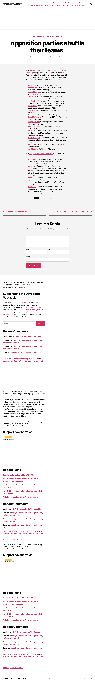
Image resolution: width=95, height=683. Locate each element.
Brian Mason (33, 159)
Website (28, 256)
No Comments (63, 56)
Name (28, 249)
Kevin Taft (59, 36)
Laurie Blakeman (34, 92)
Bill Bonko (32, 131)
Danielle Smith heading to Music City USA (18, 475)
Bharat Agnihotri (34, 126)
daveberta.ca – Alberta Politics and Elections (22, 679)
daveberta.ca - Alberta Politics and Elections (12, 4)
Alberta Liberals (38, 36)
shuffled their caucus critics (43, 154)
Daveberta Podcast (78, 3)
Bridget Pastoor (34, 122)
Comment (29, 235)
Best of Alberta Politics (77, 5)
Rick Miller (32, 97)
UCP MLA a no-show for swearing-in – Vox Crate (21, 359)
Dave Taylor (32, 87)
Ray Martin (32, 166)
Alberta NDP (50, 36)
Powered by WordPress (45, 679)
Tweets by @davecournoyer (13, 539)
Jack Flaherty (33, 149)
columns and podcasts (22, 303)
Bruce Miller (32, 106)
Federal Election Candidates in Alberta (42, 5)
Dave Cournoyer (36, 56)
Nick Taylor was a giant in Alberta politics (26, 336)
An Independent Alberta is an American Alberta (20, 497)
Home (49, 3)
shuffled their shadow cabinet (52, 70)
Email (50, 249)
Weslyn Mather (33, 110)
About (55, 3)
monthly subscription (32, 307)
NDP (30, 154)
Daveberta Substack (64, 3)
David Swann (33, 115)
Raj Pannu (32, 187)
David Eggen (32, 178)
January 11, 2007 (50, 56)
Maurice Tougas (34, 138)
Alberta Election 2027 (62, 5)
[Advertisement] (47, 19)
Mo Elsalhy (32, 101)
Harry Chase (32, 145)
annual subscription (32, 310)
